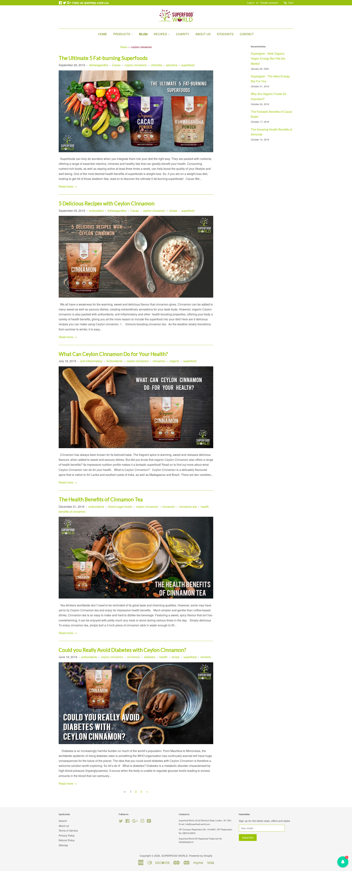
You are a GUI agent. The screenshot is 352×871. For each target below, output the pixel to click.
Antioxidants (114, 361)
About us (64, 826)
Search (63, 821)
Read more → (68, 186)
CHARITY (182, 34)
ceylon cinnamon (136, 65)
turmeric (206, 657)
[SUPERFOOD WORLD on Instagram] (142, 821)
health (163, 657)
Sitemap (63, 845)
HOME (102, 34)
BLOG (143, 34)
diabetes (149, 657)
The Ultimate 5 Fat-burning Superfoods (103, 58)
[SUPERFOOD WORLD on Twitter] (121, 821)
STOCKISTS (225, 34)
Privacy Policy (67, 835)
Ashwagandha (98, 65)
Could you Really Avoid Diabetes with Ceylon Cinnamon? (122, 650)
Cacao (116, 65)
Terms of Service (68, 830)
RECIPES (161, 34)
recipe (173, 210)
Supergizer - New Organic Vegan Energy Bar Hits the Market (268, 58)
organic (174, 361)
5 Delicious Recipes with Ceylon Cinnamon (107, 203)
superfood (187, 65)
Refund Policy (67, 840)
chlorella (156, 65)
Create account (269, 2)
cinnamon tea (188, 506)
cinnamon (159, 361)
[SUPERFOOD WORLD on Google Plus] (135, 821)
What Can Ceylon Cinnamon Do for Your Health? (113, 354)
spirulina (171, 65)
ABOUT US (203, 34)
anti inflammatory (91, 361)
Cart (290, 2)
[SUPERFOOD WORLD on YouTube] (149, 821)
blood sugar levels (120, 506)
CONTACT (247, 34)
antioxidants (96, 506)
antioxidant (96, 210)
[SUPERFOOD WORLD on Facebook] (127, 821)
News (123, 47)
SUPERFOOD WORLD (175, 855)
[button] (342, 861)
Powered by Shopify (200, 855)
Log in (250, 2)
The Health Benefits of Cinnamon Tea (101, 499)
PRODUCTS (122, 34)
